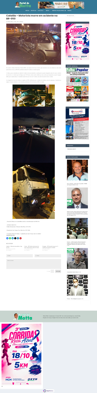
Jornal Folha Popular (59, 10)
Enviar (58, 271)
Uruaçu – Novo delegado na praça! (74, 298)
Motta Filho (10, 21)
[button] (61, 5)
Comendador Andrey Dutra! (72, 272)
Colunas (40, 10)
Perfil (70, 10)
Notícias (33, 10)
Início (27, 10)
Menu (47, 10)
